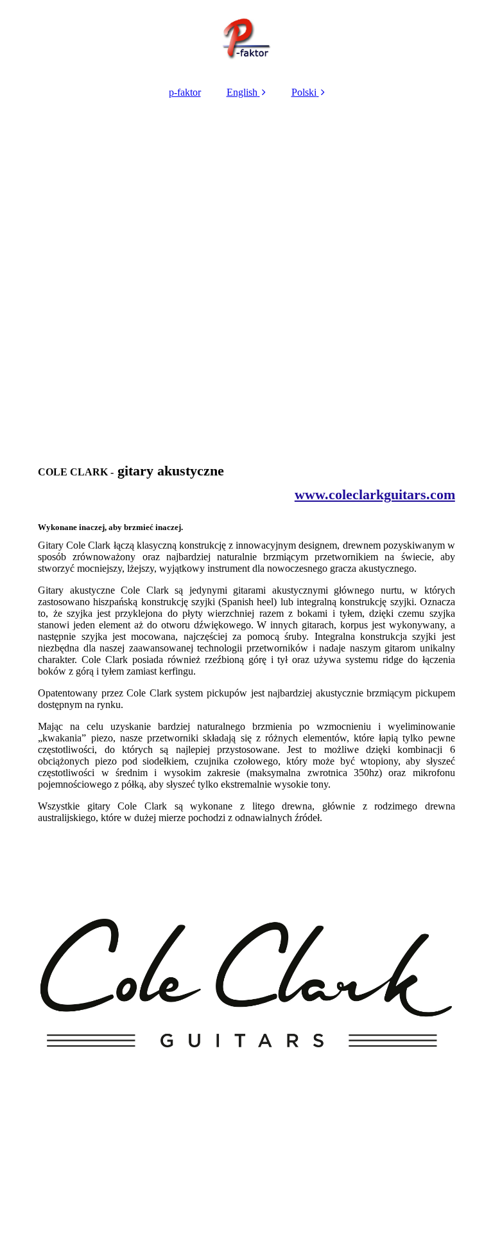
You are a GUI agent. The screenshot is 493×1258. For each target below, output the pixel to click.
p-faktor (185, 92)
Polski (303, 92)
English (242, 92)
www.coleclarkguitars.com (375, 494)
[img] (246, 38)
